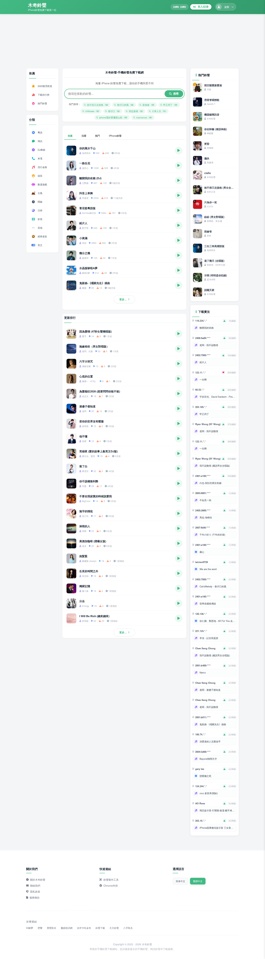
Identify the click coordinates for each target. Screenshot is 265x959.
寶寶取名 (51, 928)
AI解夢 (29, 928)
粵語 (40, 132)
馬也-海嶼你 (206, 517)
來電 (40, 158)
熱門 (97, 135)
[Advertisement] (132, 41)
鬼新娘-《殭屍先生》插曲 (213, 724)
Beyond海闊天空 (208, 758)
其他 (40, 227)
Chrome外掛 (110, 885)
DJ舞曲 (41, 149)
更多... (123, 299)
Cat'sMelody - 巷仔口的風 (213, 586)
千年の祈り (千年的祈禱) (212, 534)
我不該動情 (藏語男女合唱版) (215, 465)
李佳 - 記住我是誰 (209, 638)
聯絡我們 (35, 885)
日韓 (40, 210)
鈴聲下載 (100, 928)
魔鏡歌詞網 (66, 928)
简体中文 (180, 881)
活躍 (83, 135)
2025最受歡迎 (45, 86)
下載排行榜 (43, 94)
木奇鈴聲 (37, 5)
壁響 (40, 928)
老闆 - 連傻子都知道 (210, 689)
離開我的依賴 (207, 327)
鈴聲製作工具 (111, 879)
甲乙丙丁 (204, 414)
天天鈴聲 (114, 928)
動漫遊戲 (42, 184)
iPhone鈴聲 (115, 135)
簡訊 (40, 141)
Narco (203, 672)
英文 (40, 245)
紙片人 (203, 362)
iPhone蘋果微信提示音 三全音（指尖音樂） (217, 827)
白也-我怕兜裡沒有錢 (210, 483)
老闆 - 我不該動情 (209, 345)
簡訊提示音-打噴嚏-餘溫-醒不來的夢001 (217, 810)
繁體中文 (197, 881)
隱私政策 (35, 891)
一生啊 (203, 379)
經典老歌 (42, 236)
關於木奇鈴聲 (37, 879)
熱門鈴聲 (42, 103)
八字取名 (128, 928)
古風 (40, 193)
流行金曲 (42, 167)
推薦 (70, 135)
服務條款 (35, 897)
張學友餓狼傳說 (208, 603)
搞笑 (40, 175)
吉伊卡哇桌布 (84, 928)
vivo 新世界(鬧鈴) (209, 793)
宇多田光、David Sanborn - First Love (217, 396)
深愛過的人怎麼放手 (210, 741)
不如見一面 (205, 500)
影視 (40, 219)
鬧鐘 (40, 201)
